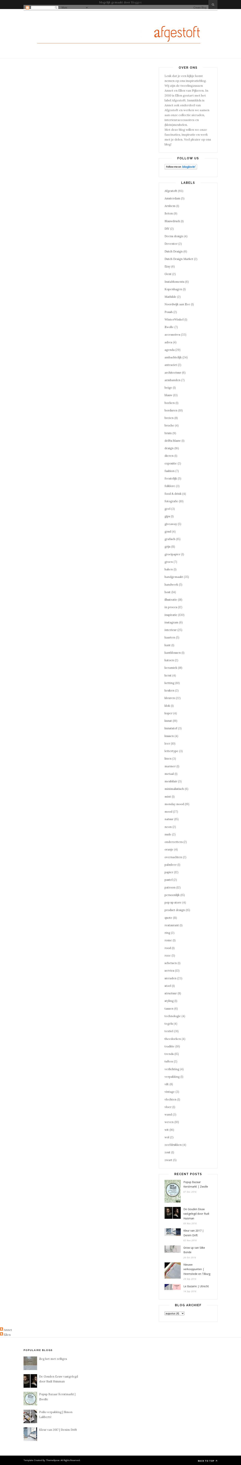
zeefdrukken (173, 1145)
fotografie (171, 501)
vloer (168, 1107)
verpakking (172, 1076)
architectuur (173, 372)
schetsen (171, 963)
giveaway (171, 524)
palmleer (171, 864)
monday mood (174, 804)
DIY (167, 228)
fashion (170, 471)
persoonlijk (172, 895)
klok (167, 705)
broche (169, 425)
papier (169, 872)
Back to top (206, 1460)
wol (167, 1137)
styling (169, 1001)
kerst (168, 675)
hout (168, 592)
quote (168, 917)
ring (167, 933)
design (169, 448)
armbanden (172, 380)
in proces (171, 607)
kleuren (170, 698)
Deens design (174, 236)
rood (168, 948)
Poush (169, 312)
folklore (170, 486)
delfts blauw (173, 440)
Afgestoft (171, 191)
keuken (169, 690)
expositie (171, 463)
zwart (168, 1160)
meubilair (171, 781)
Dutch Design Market (179, 259)
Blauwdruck (172, 221)
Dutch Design (174, 251)
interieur (171, 630)
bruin (168, 433)
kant (168, 645)
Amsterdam (172, 198)
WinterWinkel (174, 319)
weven (169, 1122)
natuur (169, 819)
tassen (169, 1008)
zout (167, 1152)
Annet (8, 1330)
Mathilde (170, 297)
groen (169, 562)
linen (168, 758)
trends (169, 1054)
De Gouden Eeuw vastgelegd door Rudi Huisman (196, 1213)
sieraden (170, 978)
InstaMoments (174, 281)
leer (167, 743)
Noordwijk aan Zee (177, 304)
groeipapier (172, 554)
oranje (169, 849)
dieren (169, 455)
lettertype (171, 751)
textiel (169, 1031)
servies (169, 970)
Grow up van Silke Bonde (194, 1250)
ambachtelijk (173, 357)
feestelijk (171, 478)
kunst (168, 721)
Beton (169, 213)
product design (175, 910)
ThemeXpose (52, 1460)
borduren (171, 410)
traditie (170, 1046)
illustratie (171, 599)
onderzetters (174, 842)
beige (168, 387)
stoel (168, 986)
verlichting (172, 1069)
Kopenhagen (173, 289)
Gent (168, 274)
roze (168, 955)
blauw (168, 395)
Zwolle (169, 327)
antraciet (171, 365)
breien (169, 418)
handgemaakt (174, 577)
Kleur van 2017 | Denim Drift (193, 1233)
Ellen (7, 1335)
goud (168, 531)
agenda (170, 350)
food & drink (173, 493)
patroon (170, 887)
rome (168, 940)
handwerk (171, 584)
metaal (169, 774)
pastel (169, 879)
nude (168, 834)
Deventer (171, 243)
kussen (169, 736)
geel (167, 509)
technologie (173, 1016)
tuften (169, 1061)
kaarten (170, 637)
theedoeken (173, 1039)
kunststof (171, 728)
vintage (170, 1091)
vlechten (170, 1099)
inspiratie (171, 615)
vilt (167, 1084)
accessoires (172, 334)
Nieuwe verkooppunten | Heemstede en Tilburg (196, 1269)
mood (168, 811)
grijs (167, 546)
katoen (169, 660)
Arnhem (170, 206)
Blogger (136, 2)
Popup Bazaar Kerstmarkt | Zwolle (195, 1184)
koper (168, 713)
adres (168, 342)
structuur (171, 993)
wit (167, 1129)
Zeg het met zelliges (53, 1359)
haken (169, 569)
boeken (170, 403)
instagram (171, 622)
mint (168, 796)
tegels (169, 1023)
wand (168, 1114)
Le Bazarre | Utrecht (196, 1286)
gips (167, 516)
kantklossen (173, 652)
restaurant (172, 925)
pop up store (173, 902)
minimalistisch (174, 789)
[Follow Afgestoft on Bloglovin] (181, 168)
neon (168, 827)
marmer (170, 766)
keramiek (171, 667)
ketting (169, 683)
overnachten (173, 857)
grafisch (170, 539)
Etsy (167, 266)
